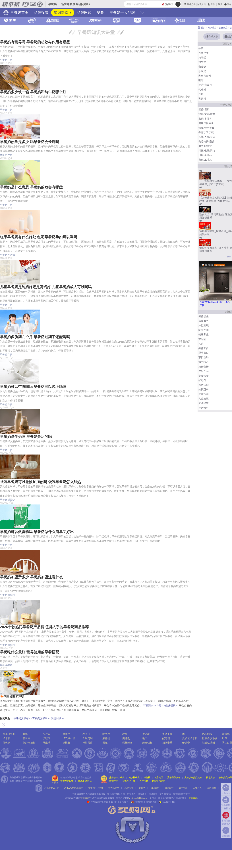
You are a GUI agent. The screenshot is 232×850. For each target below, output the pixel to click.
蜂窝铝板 (147, 742)
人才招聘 (143, 781)
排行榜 (147, 777)
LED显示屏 (69, 738)
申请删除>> (149, 705)
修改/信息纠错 (85, 781)
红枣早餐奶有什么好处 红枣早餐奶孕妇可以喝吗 (38, 237)
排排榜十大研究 (117, 777)
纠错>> (161, 705)
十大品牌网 (113, 788)
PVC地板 (207, 733)
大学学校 (183, 788)
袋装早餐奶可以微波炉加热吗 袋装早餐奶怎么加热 (40, 482)
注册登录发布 (173, 777)
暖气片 (106, 733)
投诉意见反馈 (66, 781)
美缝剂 (126, 738)
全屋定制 (87, 738)
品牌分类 (191, 4)
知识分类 (201, 4)
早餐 (100, 13)
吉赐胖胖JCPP (51, 788)
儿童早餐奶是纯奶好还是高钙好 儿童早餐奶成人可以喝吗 (46, 287)
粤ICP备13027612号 (118, 802)
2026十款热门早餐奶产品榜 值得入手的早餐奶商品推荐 (44, 627)
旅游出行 (169, 788)
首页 (202, 27)
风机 (25, 733)
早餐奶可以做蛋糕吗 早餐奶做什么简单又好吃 (37, 532)
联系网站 (194, 798)
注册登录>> (57, 718)
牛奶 (10, 59)
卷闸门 (86, 733)
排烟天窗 (87, 742)
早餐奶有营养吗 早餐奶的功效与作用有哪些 (35, 42)
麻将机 (106, 738)
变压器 (26, 738)
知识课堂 (61, 13)
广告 (201, 305)
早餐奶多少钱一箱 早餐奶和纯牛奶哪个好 (33, 92)
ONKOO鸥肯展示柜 (73, 788)
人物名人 (197, 788)
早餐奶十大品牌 (122, 13)
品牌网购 (84, 13)
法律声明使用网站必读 (145, 802)
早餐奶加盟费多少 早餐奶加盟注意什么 (31, 577)
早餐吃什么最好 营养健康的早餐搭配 (29, 652)
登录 (213, 4)
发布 (229, 4)
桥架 (124, 733)
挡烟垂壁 (167, 742)
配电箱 (166, 738)
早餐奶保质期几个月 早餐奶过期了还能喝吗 (35, 337)
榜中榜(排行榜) (95, 788)
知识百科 (155, 788)
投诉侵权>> (171, 705)
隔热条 (6, 742)
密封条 (46, 733)
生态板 (146, 733)
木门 (184, 733)
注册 (220, 4)
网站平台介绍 (158, 781)
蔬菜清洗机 (9, 733)
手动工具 (167, 733)
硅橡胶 (66, 742)
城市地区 (158, 777)
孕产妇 (11, 254)
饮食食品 (223, 27)
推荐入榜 (210, 777)
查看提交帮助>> (41, 718)
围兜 (104, 742)
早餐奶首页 (18, 13)
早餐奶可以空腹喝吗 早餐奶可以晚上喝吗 (33, 387)
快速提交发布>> (22, 718)
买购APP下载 (128, 781)
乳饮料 (11, 594)
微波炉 (11, 499)
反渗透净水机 (189, 738)
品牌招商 (129, 788)
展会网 (142, 788)
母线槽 (46, 742)
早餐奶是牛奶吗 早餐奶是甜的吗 (26, 437)
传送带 (186, 742)
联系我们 (170, 794)
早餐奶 (3, 59)
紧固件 (66, 733)
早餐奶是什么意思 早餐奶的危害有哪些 (31, 187)
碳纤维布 (127, 742)
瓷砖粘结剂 (208, 742)
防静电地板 (29, 742)
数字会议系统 (209, 738)
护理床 (46, 738)
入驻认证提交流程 (193, 777)
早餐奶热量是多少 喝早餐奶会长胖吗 (29, 142)
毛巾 (144, 738)
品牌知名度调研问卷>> (75, 4)
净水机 (6, 738)
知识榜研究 (134, 777)
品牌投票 (41, 13)
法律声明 (113, 781)
